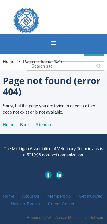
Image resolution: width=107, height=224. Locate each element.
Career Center (61, 203)
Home (8, 61)
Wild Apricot (57, 217)
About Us (30, 196)
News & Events (25, 203)
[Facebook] (48, 175)
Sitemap (43, 124)
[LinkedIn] (59, 175)
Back (25, 124)
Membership (59, 196)
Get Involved (90, 196)
